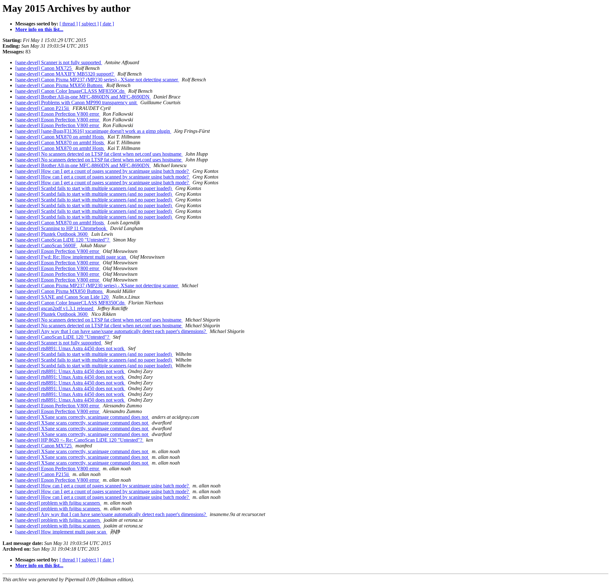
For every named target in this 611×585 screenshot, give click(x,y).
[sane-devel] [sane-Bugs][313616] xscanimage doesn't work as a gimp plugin (93, 131)
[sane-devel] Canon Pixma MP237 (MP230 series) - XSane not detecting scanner (97, 79)
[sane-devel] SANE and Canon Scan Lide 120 (62, 297)
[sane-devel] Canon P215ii (42, 108)
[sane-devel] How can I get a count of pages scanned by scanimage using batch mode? (102, 171)
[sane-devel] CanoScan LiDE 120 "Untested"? (62, 239)
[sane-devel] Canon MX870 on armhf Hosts (60, 136)
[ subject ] (89, 23)
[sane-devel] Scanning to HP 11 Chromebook (61, 228)
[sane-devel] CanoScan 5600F (46, 245)
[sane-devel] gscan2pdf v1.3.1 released (55, 308)
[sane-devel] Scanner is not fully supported (58, 62)
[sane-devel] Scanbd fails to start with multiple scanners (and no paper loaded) (94, 188)
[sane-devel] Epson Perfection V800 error (57, 114)
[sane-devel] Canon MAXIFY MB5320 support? (65, 74)
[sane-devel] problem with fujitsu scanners (58, 503)
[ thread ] (69, 23)
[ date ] (107, 23)
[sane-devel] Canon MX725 (44, 68)
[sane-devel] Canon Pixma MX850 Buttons (59, 85)
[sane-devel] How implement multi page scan (61, 531)
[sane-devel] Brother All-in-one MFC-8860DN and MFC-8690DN (83, 96)
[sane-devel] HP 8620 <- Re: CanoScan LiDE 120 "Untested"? (79, 440)
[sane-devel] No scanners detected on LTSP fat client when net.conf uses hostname (99, 154)
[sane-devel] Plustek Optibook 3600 (52, 234)
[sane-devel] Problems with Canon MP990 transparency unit (76, 102)
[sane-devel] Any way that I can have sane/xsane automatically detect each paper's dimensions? (111, 331)
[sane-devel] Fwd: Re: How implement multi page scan (71, 257)
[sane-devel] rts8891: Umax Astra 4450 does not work (70, 348)
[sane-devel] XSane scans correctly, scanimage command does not (82, 417)
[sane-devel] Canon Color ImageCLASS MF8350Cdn (70, 91)
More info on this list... (39, 29)
